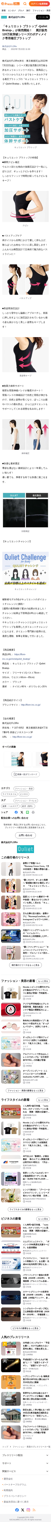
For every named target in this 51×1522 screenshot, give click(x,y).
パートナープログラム (14, 1484)
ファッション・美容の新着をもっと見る (25, 1090)
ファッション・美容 (41, 10)
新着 (4, 10)
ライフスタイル (9, 794)
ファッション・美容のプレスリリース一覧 (31, 1447)
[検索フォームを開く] (25, 3)
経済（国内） (28, 806)
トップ (5, 1447)
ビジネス (24, 794)
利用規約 (7, 1490)
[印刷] (33, 812)
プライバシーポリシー (14, 1496)
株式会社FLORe (9, 46)
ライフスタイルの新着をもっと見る (25, 1209)
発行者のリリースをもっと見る (25, 965)
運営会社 (7, 1479)
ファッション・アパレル (26, 801)
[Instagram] (28, 1510)
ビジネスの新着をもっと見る (25, 1328)
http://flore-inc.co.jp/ (30, 705)
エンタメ (12, 10)
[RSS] (34, 1510)
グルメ (21, 10)
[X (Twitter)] (21, 812)
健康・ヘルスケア (10, 806)
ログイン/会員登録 (39, 4)
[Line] (27, 812)
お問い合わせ (25, 835)
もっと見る (43, 981)
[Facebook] (16, 812)
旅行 (28, 10)
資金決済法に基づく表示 (15, 1502)
